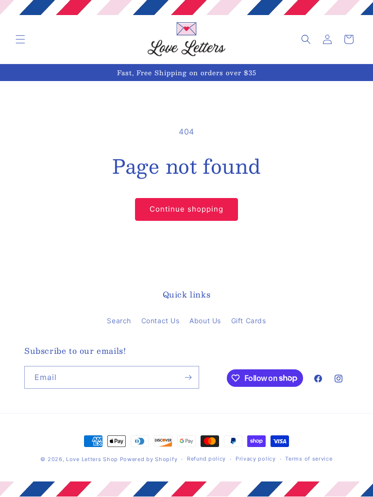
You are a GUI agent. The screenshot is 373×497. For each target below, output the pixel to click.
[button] (20, 39)
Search (119, 320)
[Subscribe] (188, 377)
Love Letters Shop (92, 459)
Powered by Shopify (149, 459)
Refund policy (206, 458)
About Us (205, 320)
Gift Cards (248, 320)
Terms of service (308, 458)
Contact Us (160, 320)
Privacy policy (256, 458)
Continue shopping (186, 209)
